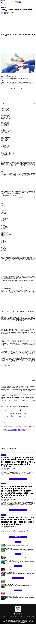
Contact (3, 616)
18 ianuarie (3, 448)
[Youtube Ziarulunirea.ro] (22, 614)
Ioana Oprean (7, 13)
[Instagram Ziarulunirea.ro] (19, 614)
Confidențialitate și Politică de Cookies (26, 616)
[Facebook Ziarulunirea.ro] (14, 614)
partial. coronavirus (12, 448)
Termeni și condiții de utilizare (12, 616)
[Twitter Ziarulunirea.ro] (17, 614)
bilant (7, 448)
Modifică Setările (2, 0)
